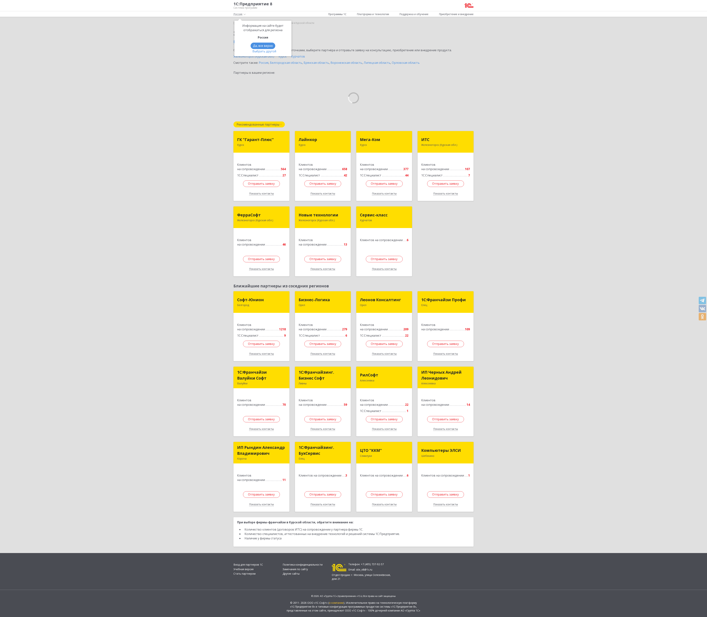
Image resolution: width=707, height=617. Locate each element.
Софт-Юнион (250, 299)
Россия (263, 63)
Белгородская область (286, 63)
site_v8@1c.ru (364, 569)
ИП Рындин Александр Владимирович (261, 450)
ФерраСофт (249, 215)
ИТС (425, 139)
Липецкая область (377, 63)
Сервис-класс (374, 215)
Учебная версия (243, 569)
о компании (336, 602)
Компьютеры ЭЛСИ (441, 450)
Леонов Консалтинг (380, 299)
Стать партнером (244, 573)
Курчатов (298, 56)
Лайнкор (308, 139)
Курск (283, 56)
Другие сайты (291, 573)
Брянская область (316, 63)
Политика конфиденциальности (303, 564)
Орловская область (406, 63)
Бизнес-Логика (314, 299)
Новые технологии (318, 215)
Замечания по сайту (295, 569)
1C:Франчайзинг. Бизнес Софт (316, 375)
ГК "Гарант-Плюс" (255, 139)
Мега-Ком (370, 139)
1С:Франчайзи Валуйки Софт (252, 375)
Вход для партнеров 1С (248, 564)
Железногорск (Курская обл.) (253, 56)
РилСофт (369, 375)
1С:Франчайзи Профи (443, 299)
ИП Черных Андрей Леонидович (441, 375)
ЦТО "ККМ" (371, 450)
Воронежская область (346, 63)
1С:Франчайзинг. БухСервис (316, 450)
